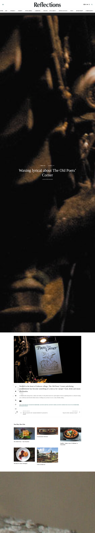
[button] (20, 401)
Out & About (52, 10)
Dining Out (43, 165)
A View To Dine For (41, 464)
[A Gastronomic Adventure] (47, 431)
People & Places (63, 10)
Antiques (12, 10)
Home (1, 10)
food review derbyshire (34, 404)
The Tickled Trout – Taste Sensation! (21, 441)
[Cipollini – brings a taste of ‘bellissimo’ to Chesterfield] (70, 434)
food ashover (25, 404)
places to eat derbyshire (73, 404)
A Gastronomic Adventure (42, 436)
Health (45, 10)
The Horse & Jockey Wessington (20, 463)
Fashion (20, 10)
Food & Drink (28, 10)
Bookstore (79, 10)
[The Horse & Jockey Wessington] (24, 455)
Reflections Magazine (48, 179)
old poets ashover (44, 404)
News (71, 10)
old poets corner (52, 404)
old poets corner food (62, 404)
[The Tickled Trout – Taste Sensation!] (24, 433)
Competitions (89, 10)
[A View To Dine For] (47, 455)
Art (6, 10)
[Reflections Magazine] (47, 4)
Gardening (37, 10)
